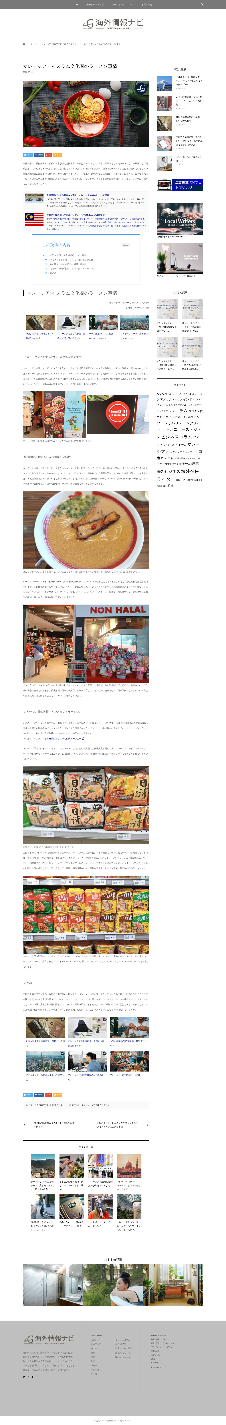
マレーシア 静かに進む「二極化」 (126, 1075)
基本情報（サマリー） (187, 458)
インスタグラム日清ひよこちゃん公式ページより (58, 738)
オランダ (192, 405)
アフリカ (95, 1374)
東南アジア (44, 1105)
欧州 (179, 464)
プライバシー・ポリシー (162, 1347)
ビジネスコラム (78, 1105)
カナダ (171, 411)
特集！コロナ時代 (124, 1348)
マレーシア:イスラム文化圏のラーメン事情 (67, 255)
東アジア (95, 1339)
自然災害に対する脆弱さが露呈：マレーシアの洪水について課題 (78, 195)
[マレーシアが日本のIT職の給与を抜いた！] (87, 1061)
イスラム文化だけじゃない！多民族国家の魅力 (72, 260)
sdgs (194, 394)
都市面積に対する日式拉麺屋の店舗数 (68, 264)
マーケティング (174, 452)
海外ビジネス (168, 471)
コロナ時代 (195, 411)
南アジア (163, 458)
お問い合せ (147, 4)
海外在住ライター (57, 1105)
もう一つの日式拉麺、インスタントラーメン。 (72, 268)
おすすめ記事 (113, 1260)
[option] (53, 1285)
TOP (76, 4)
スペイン (193, 417)
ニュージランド (167, 430)
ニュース (181, 429)
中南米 (94, 1365)
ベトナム (181, 444)
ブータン (171, 445)
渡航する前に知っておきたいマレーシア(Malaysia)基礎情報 (76, 215)
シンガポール (178, 417)
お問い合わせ (157, 1355)
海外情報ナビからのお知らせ (165, 1343)
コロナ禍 (163, 417)
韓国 (165, 486)
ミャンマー (188, 452)
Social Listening (123, 1357)
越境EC (197, 480)
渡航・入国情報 (184, 479)
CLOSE (125, 245)
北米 (93, 1361)
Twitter (155, 1362)
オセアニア (183, 405)
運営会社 (155, 1351)
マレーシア (33, 1105)
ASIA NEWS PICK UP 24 (174, 394)
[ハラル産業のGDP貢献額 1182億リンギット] (103, 322)
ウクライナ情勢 (171, 405)
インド (187, 399)
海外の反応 (190, 464)
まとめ (53, 273)
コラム (181, 411)
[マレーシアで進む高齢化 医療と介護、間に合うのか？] (71, 322)
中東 (93, 1357)
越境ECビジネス (123, 1352)
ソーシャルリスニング (122, 4)
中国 (198, 452)
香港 (170, 485)
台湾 (174, 458)
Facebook (157, 1367)
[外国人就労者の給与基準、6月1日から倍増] (40, 322)
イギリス (177, 399)
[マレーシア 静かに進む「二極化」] (129, 1061)
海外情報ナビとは (159, 1339)
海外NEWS (120, 1344)
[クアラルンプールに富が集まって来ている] (134, 322)
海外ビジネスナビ (95, 4)
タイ (196, 423)
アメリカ (166, 399)
